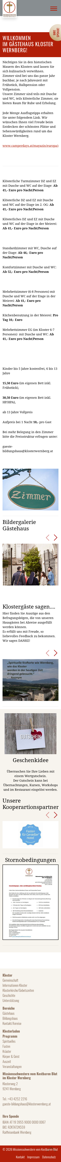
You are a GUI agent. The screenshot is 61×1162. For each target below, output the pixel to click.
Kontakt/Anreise (12, 1023)
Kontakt (20, 1156)
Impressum (33, 1156)
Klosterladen (11, 1031)
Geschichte (9, 995)
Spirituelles (9, 1041)
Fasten (6, 1046)
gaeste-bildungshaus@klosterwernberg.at (27, 1103)
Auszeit (7, 1061)
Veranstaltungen (12, 1066)
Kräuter (7, 1051)
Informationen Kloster (15, 985)
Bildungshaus (10, 1018)
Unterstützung (11, 1000)
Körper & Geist (11, 1056)
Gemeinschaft (10, 980)
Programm (10, 1036)
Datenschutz (49, 1156)
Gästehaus (8, 1013)
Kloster (7, 975)
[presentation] (47, 537)
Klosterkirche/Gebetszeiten (18, 990)
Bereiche (9, 1008)
